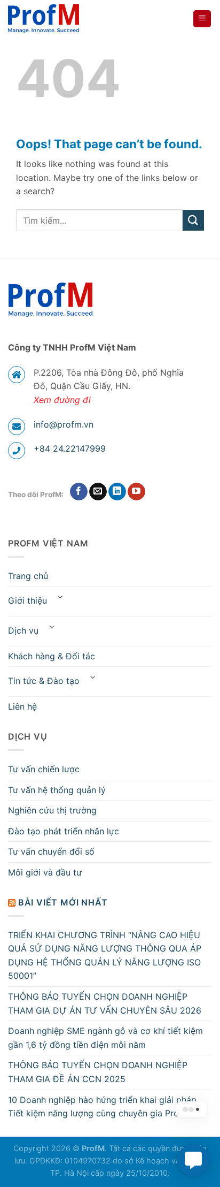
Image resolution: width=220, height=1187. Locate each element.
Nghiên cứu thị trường (52, 810)
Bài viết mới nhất (63, 902)
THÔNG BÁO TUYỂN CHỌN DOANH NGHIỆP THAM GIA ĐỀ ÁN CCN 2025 (97, 1072)
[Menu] (202, 19)
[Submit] (193, 220)
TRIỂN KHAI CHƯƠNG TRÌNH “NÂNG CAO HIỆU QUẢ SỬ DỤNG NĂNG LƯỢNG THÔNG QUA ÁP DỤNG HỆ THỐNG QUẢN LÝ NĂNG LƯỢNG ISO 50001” (104, 955)
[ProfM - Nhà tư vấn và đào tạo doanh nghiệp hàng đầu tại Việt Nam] (46, 18)
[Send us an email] (98, 492)
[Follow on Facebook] (79, 492)
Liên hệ (22, 706)
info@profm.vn (63, 424)
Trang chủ (28, 575)
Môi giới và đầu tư (45, 872)
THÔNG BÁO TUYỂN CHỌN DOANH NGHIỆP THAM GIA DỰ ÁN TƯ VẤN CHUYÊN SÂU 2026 (104, 1003)
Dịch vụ (23, 630)
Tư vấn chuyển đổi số (51, 851)
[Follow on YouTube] (136, 492)
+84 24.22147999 (70, 448)
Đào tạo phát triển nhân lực (63, 831)
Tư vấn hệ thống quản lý (57, 790)
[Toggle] (60, 597)
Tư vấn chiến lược (44, 769)
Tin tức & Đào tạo (44, 680)
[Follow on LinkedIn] (117, 492)
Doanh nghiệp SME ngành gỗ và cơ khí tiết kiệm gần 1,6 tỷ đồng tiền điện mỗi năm (105, 1037)
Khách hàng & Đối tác (51, 656)
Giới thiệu (27, 600)
